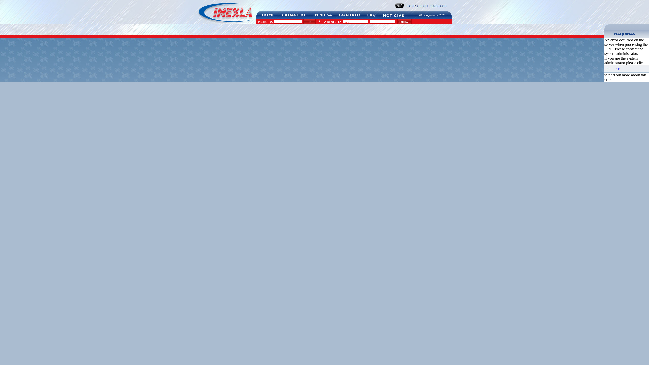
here (617, 68)
